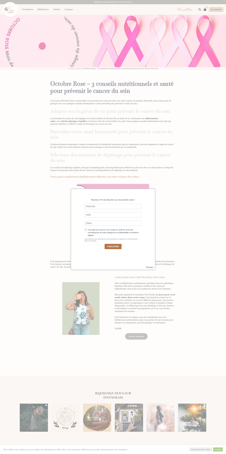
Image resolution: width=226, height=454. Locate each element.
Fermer (149, 267)
